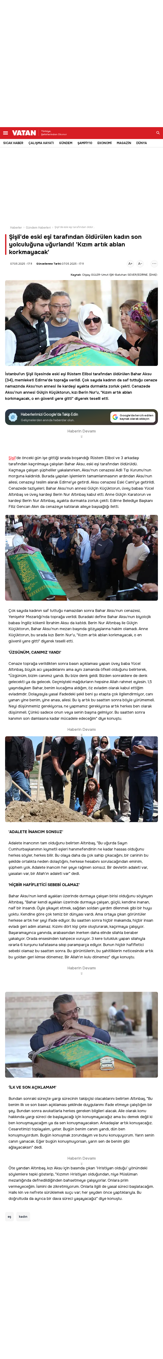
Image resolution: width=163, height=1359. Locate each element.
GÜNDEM (65, 143)
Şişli (29, 374)
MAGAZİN (124, 143)
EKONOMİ (104, 143)
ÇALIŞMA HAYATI (41, 143)
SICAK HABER (13, 143)
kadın (23, 1216)
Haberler (16, 227)
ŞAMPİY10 (84, 143)
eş (9, 1216)
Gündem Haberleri (38, 227)
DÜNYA (141, 143)
